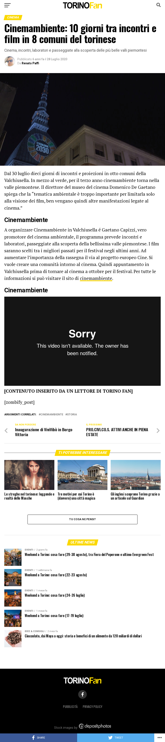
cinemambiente (96, 278)
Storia (72, 414)
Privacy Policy (92, 706)
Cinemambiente (51, 414)
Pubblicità (70, 706)
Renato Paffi (30, 63)
